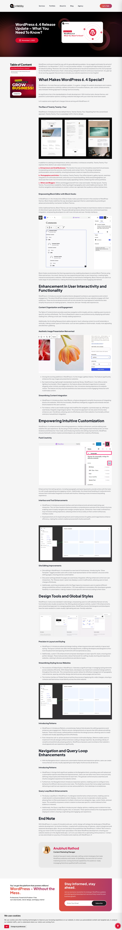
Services (42, 6)
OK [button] (7, 926)
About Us (63, 6)
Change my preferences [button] (18, 926)
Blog (71, 6)
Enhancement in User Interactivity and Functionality (20, 72)
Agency (80, 6)
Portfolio (52, 6)
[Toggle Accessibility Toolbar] (118, 926)
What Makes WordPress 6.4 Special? (20, 68)
